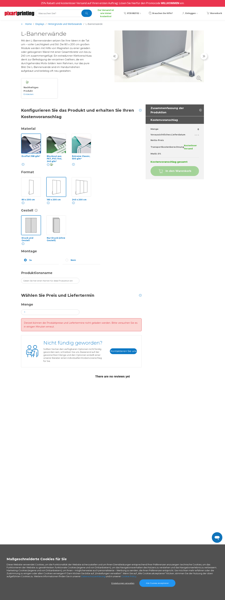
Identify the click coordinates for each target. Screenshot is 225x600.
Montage (29, 251)
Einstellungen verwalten (122, 583)
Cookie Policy (128, 576)
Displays (39, 23)
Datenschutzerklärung (93, 576)
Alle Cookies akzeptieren (157, 583)
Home (28, 23)
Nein (73, 260)
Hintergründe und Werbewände (65, 23)
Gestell (27, 210)
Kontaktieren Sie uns (123, 351)
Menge (27, 304)
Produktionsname (36, 273)
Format (27, 172)
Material (28, 129)
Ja (30, 260)
